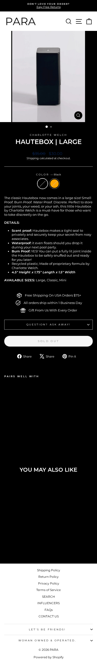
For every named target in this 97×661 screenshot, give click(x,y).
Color (48, 174)
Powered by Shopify (49, 657)
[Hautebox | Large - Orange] (13, 432)
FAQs (49, 610)
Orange (54, 184)
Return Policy (48, 577)
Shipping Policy (48, 570)
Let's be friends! (47, 629)
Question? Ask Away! (48, 324)
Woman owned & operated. (47, 640)
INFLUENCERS (48, 603)
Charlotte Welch (48, 135)
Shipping (33, 158)
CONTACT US (49, 616)
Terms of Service (48, 590)
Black (43, 184)
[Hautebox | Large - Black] (7, 432)
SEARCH (48, 596)
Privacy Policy (48, 583)
